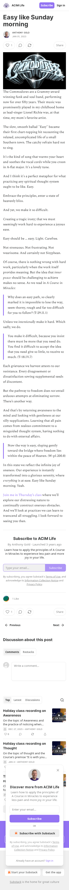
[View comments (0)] (20, 45)
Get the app (53, 872)
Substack (15, 882)
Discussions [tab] (32, 700)
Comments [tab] (12, 652)
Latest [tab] (17, 700)
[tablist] (19, 652)
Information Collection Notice (41, 580)
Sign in (61, 5)
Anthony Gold (21, 32)
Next (56, 625)
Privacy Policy (46, 849)
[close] (58, 770)
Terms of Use (53, 576)
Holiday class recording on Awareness (24, 713)
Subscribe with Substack (37, 833)
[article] (34, 722)
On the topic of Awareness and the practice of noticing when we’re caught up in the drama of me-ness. (24, 722)
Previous (15, 625)
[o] (59, 715)
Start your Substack (24, 872)
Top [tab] (7, 700)
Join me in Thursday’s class (22, 495)
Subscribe (47, 5)
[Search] (62, 700)
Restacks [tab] (28, 652)
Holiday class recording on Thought (24, 746)
